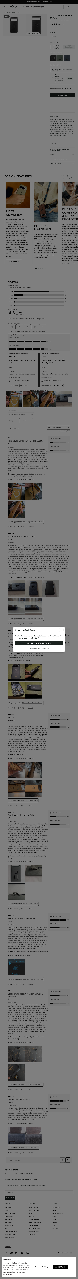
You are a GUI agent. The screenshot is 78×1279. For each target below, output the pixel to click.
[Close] (61, 630)
